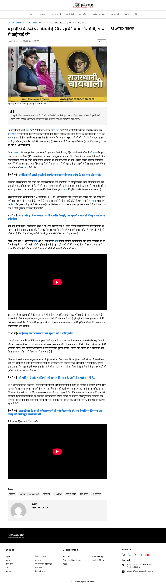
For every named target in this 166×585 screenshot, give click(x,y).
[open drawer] (31, 14)
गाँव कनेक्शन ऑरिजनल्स (43, 564)
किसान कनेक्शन (40, 556)
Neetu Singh (13, 41)
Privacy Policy (97, 556)
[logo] (83, 5)
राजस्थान (16, 152)
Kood (65, 564)
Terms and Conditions (72, 560)
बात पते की (83, 14)
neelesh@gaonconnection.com (140, 571)
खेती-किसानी (56, 14)
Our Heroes (33, 23)
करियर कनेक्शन (99, 14)
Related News (122, 29)
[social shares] (124, 555)
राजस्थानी (12, 134)
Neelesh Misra (98, 560)
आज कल (41, 14)
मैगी (57, 130)
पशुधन (8, 556)
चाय (28, 130)
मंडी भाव (9, 571)
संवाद (8, 568)
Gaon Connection (16, 23)
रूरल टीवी (115, 14)
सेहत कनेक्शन (40, 571)
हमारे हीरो (70, 14)
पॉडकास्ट (38, 560)
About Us (66, 556)
